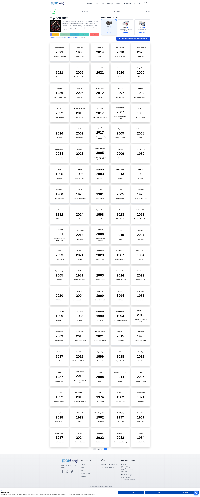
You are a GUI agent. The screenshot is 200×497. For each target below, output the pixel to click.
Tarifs (83, 464)
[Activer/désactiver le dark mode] (139, 3)
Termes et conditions (107, 467)
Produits (89, 3)
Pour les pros (110, 3)
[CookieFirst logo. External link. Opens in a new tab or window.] (1, 490)
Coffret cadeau (85, 473)
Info (97, 3)
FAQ (82, 467)
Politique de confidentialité (109, 464)
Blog (103, 3)
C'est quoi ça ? (81, 37)
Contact (118, 3)
